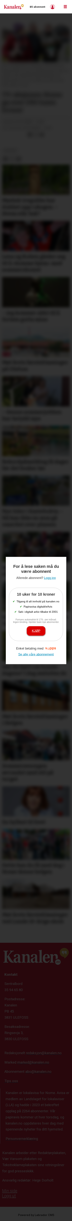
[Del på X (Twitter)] (36, 134)
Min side (9, 1190)
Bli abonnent (37, 6)
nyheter (10, 150)
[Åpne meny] (65, 7)
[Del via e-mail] (42, 134)
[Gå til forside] (13, 7)
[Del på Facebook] (29, 134)
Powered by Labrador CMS (36, 1215)
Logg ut (9, 1195)
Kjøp (36, 631)
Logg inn (53, 6)
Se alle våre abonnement (36, 654)
